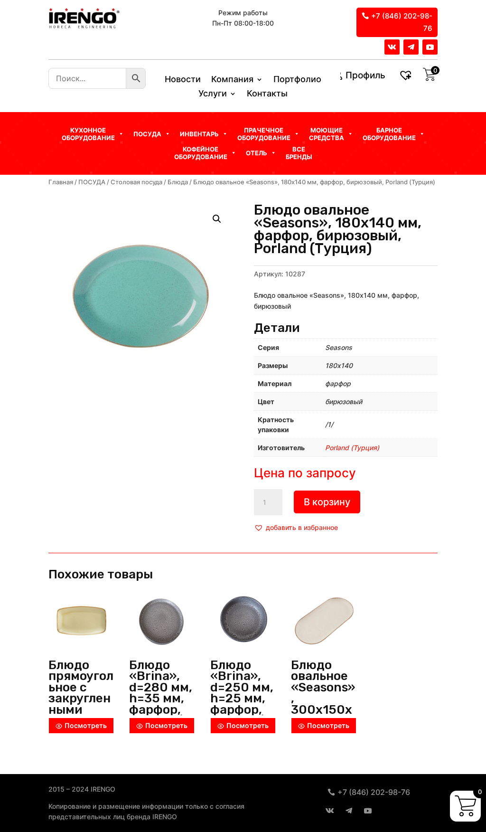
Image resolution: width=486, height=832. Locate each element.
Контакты (267, 94)
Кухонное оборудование (88, 134)
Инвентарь (199, 134)
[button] (296, 527)
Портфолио (297, 80)
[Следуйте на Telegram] (411, 47)
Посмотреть (86, 725)
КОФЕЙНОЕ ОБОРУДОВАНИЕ (200, 153)
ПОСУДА (91, 182)
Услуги (212, 94)
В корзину (327, 502)
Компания (232, 80)
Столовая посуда (136, 182)
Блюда (178, 182)
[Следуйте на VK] (392, 47)
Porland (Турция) (352, 448)
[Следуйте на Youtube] (430, 47)
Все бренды (299, 153)
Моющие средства (326, 134)
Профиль (365, 75)
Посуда (147, 134)
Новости (183, 80)
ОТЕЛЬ (256, 153)
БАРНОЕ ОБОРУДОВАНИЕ (389, 134)
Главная (60, 182)
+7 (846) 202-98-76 (401, 22)
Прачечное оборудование (263, 134)
